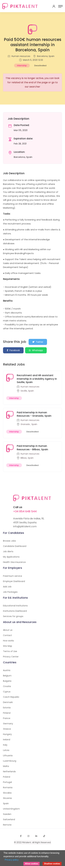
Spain (6, 803)
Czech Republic (11, 696)
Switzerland (9, 819)
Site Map (7, 645)
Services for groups (13, 616)
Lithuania (8, 755)
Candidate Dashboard (14, 546)
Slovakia (7, 792)
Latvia (6, 750)
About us (7, 630)
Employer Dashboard (14, 581)
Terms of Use (10, 651)
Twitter (39, 341)
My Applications (11, 556)
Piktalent (26, 842)
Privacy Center (11, 656)
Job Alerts (8, 551)
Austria (6, 670)
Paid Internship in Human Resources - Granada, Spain (34, 414)
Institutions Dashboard (15, 610)
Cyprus (6, 691)
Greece (7, 728)
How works (8, 640)
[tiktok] (44, 836)
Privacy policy (12, 859)
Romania (7, 787)
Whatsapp (37, 350)
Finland (6, 712)
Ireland (6, 739)
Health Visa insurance (14, 562)
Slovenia (7, 798)
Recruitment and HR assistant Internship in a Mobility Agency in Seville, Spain (37, 379)
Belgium (7, 675)
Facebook (14, 350)
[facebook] (20, 836)
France (6, 718)
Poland (6, 776)
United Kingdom (11, 808)
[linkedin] (36, 836)
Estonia (7, 707)
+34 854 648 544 (25, 511)
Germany (8, 723)
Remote (7, 824)
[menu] (60, 6)
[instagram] (28, 836)
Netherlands (9, 771)
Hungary (7, 734)
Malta (6, 766)
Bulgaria (7, 680)
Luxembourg (9, 760)
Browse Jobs (9, 540)
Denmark (8, 702)
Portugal (7, 782)
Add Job (7, 586)
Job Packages (10, 591)
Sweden (7, 814)
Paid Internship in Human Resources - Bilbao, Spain (32, 447)
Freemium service (12, 575)
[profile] (53, 6)
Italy (5, 744)
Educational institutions (15, 605)
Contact (7, 635)
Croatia (7, 686)
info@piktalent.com (25, 526)
